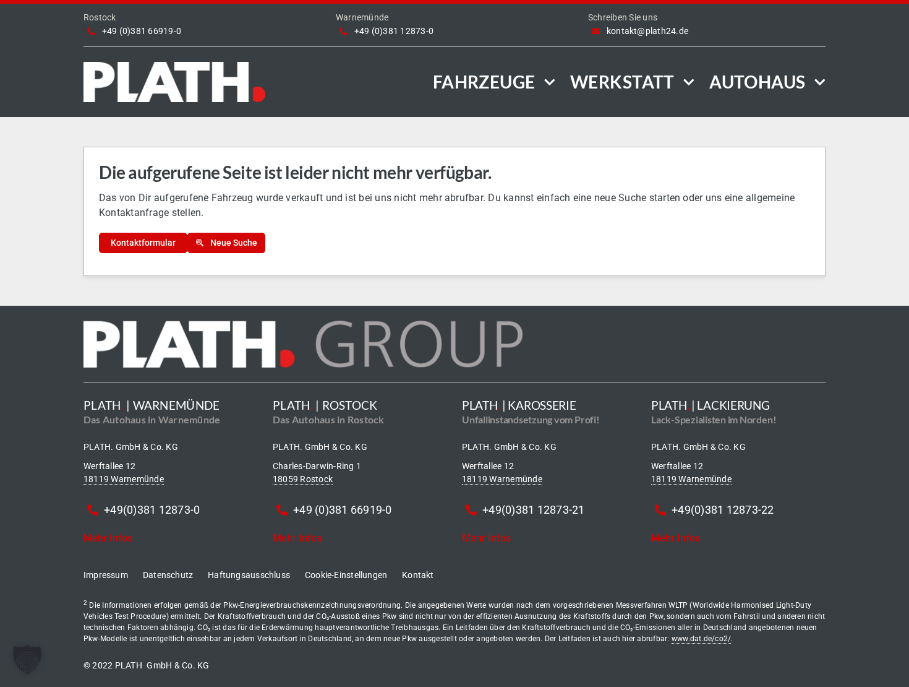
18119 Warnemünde (123, 479)
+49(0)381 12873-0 (152, 509)
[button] (27, 660)
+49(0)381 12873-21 (533, 509)
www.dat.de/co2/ (702, 638)
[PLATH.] (174, 66)
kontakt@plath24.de (647, 31)
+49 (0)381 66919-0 (141, 31)
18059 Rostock (303, 479)
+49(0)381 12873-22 (723, 509)
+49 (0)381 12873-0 (393, 31)
